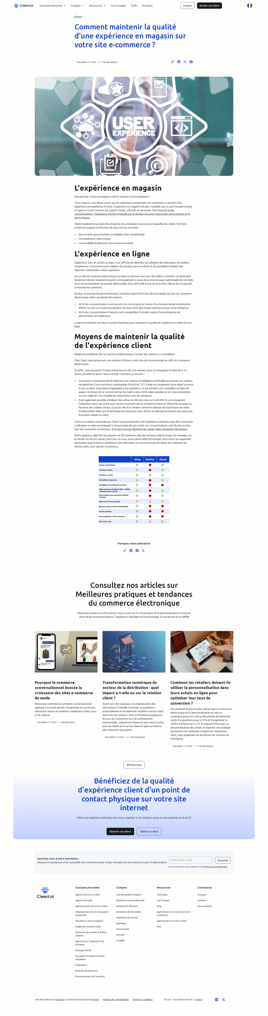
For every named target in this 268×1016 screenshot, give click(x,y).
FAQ (159, 926)
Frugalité (120, 940)
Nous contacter (205, 906)
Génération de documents (128, 912)
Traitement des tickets (127, 917)
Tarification (162, 894)
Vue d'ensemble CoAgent (128, 894)
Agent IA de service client (87, 894)
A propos (147, 5)
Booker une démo (209, 5)
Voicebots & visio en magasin (89, 921)
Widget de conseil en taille (88, 926)
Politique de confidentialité (116, 999)
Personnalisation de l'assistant (90, 976)
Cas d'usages (118, 5)
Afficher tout (134, 764)
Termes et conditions (142, 999)
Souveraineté (122, 929)
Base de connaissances (86, 971)
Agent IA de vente (84, 900)
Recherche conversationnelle (130, 900)
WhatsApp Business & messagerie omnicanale (91, 913)
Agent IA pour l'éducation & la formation (89, 943)
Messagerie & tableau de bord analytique (89, 958)
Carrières (202, 900)
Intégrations (81, 965)
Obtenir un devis (149, 831)
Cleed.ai (95, 999)
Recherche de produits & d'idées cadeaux (91, 934)
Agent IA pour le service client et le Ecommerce (173, 913)
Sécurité (120, 935)
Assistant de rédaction (127, 906)
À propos (202, 894)
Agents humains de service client (91, 906)
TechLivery (60, 999)
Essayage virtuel (83, 950)
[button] (52, 5)
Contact (187, 5)
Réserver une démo (120, 831)
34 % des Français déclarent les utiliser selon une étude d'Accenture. (149, 429)
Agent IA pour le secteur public (172, 921)
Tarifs (134, 5)
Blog (159, 906)
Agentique (121, 923)
